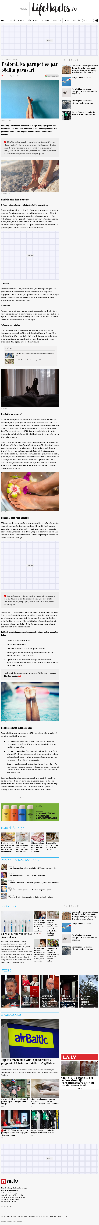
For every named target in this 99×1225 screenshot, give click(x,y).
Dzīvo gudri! (32, 20)
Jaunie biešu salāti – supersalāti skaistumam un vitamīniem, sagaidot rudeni (53, 955)
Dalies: (21, 797)
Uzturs (21, 20)
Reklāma (9, 1216)
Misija (14, 1216)
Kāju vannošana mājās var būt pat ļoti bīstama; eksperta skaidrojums (37, 847)
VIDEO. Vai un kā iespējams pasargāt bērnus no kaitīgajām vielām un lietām (14, 1133)
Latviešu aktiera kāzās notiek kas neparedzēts (29, 360)
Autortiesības (44, 1216)
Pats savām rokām (72, 20)
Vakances (60, 1216)
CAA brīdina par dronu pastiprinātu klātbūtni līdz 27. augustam (84, 91)
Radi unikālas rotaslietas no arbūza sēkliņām (26, 875)
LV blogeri (46, 20)
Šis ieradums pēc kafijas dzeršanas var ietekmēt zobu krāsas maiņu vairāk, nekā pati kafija (39, 955)
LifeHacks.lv (5, 76)
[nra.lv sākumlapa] (23, 9)
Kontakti (66, 1216)
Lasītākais (71, 60)
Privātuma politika (22, 1216)
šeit (19, 676)
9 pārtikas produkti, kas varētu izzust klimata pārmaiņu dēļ (32, 868)
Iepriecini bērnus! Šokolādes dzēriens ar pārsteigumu (29, 890)
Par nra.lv (3, 1216)
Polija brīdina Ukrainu (81, 78)
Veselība (57, 20)
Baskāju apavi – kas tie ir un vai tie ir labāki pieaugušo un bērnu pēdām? (7, 847)
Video (6, 970)
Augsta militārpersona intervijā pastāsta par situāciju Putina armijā (14, 1101)
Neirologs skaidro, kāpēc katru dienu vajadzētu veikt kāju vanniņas (22, 847)
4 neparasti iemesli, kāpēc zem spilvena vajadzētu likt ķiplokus (33, 882)
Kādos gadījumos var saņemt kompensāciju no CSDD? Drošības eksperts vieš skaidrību (45, 1101)
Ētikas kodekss (52, 1216)
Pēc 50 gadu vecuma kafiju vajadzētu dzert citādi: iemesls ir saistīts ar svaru (39, 927)
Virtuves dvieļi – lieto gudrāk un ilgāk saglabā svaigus (30, 897)
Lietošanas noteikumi (34, 1216)
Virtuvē (11, 20)
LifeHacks (8, 59)
